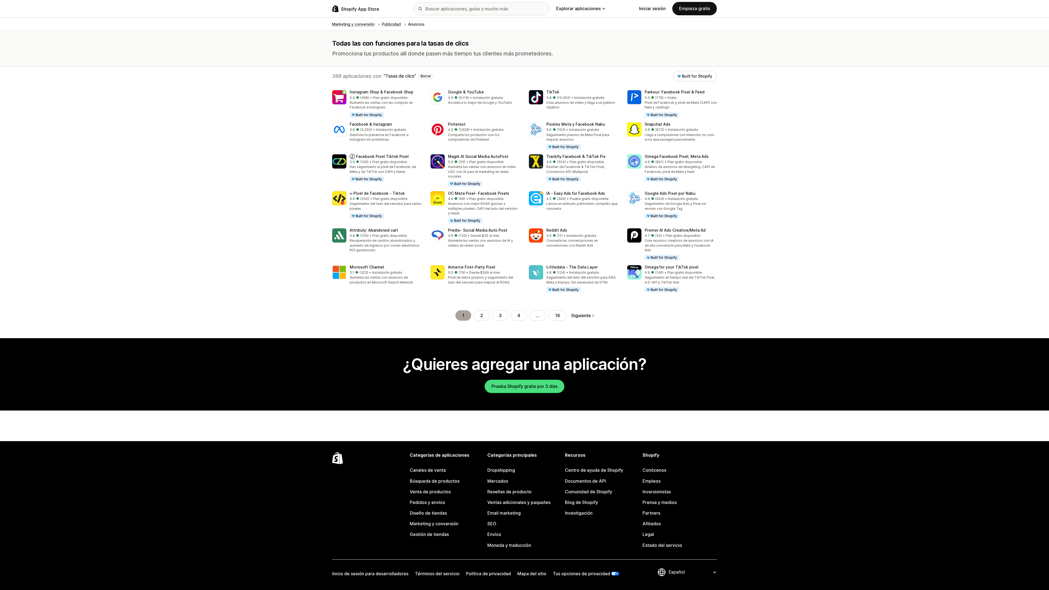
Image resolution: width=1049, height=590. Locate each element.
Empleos (652, 481)
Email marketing (504, 513)
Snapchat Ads (657, 124)
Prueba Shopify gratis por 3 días (524, 386)
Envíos (494, 534)
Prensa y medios (660, 502)
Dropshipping (501, 470)
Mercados (497, 481)
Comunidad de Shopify (588, 491)
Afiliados (652, 523)
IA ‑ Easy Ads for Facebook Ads (575, 193)
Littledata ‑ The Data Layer (572, 267)
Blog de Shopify (581, 502)
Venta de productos (430, 491)
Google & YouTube (466, 92)
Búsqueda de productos (434, 481)
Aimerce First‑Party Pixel (471, 267)
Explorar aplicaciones (578, 8)
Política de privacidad (488, 573)
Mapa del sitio (531, 573)
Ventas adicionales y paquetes (518, 502)
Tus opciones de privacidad (581, 573)
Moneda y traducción (509, 545)
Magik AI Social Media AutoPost (478, 156)
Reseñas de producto (509, 491)
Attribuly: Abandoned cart (374, 230)
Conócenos (654, 470)
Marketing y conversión (434, 523)
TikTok (552, 92)
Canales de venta (428, 470)
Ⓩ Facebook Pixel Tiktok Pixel (379, 156)
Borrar (426, 76)
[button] (377, 104)
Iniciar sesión (652, 8)
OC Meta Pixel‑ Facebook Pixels (478, 193)
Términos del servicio (437, 573)
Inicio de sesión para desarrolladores (370, 573)
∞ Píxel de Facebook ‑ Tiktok (377, 193)
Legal (648, 534)
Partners (651, 513)
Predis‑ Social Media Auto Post (477, 230)
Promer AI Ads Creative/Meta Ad (675, 230)
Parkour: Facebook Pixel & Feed (675, 92)
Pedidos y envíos (427, 502)
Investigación (579, 513)
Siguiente (581, 315)
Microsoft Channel (367, 267)
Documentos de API (585, 481)
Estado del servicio (662, 545)
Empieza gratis (694, 8)
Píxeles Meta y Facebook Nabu (575, 124)
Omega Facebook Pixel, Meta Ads (677, 156)
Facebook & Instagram (371, 124)
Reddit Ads (556, 230)
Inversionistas (657, 491)
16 (557, 315)
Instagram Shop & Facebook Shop (381, 92)
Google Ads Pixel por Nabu (670, 193)
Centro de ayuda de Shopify (594, 470)
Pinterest (456, 124)
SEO (491, 523)
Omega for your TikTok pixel (672, 267)
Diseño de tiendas (428, 513)
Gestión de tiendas (429, 534)
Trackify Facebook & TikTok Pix (576, 156)
